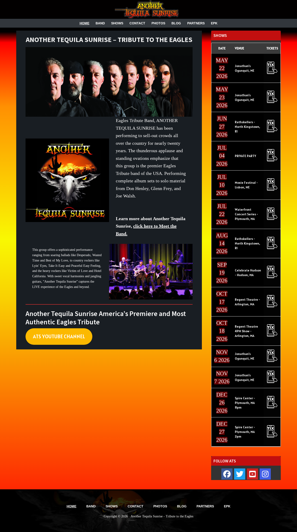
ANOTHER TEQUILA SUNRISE (148, 9)
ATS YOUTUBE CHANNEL (59, 336)
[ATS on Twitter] (239, 474)
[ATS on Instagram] (265, 474)
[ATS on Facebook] (226, 474)
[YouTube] (252, 474)
